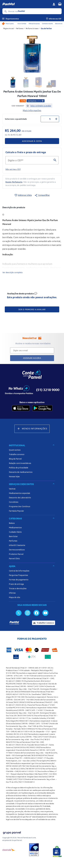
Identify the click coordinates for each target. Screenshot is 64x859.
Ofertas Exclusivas (34, 23)
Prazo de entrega (16, 584)
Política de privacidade (18, 467)
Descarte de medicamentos (20, 472)
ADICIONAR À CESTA (32, 141)
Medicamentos (15, 527)
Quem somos (15, 450)
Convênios (13, 502)
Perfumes (19, 28)
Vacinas (12, 488)
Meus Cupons (10, 23)
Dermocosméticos (17, 549)
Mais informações (32, 110)
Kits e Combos (22, 23)
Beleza (12, 523)
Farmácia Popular (16, 510)
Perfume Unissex (32, 28)
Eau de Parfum (46, 28)
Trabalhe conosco (16, 454)
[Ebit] (34, 849)
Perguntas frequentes (18, 575)
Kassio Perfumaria (14, 182)
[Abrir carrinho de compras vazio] (60, 4)
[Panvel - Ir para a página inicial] (26, 4)
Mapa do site (14, 597)
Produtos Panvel (16, 554)
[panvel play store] (42, 408)
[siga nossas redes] (19, 613)
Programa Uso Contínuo (19, 506)
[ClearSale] (8, 849)
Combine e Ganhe (47, 23)
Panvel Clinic (14, 558)
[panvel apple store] (21, 408)
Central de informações (19, 570)
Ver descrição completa (12, 272)
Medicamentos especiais (19, 493)
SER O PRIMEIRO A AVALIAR (32, 309)
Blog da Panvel (15, 458)
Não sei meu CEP (13, 169)
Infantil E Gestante (17, 545)
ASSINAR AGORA (32, 358)
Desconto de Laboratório (20, 497)
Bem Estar (13, 536)
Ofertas (12, 593)
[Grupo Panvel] (11, 832)
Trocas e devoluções (17, 588)
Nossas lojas (14, 476)
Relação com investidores (20, 463)
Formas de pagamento (18, 579)
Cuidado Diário (15, 532)
